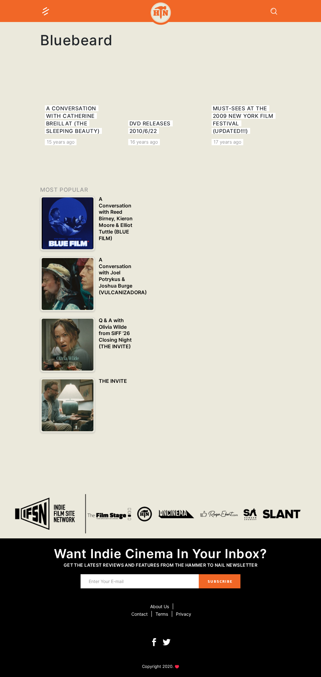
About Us (159, 606)
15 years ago (61, 142)
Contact (139, 614)
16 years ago (144, 142)
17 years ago (227, 142)
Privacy (183, 614)
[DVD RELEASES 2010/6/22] (160, 108)
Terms (161, 614)
